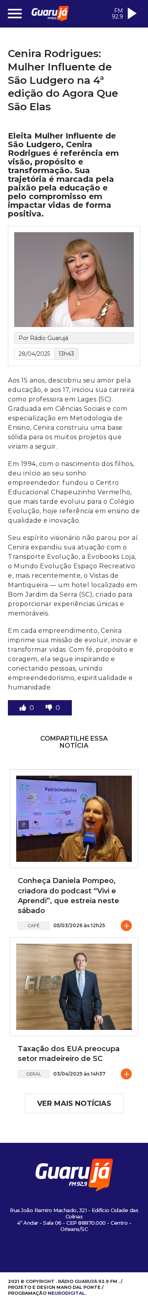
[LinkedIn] (93, 1253)
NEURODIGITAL (66, 1293)
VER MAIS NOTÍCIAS (74, 1103)
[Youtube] (80, 1253)
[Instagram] (41, 1253)
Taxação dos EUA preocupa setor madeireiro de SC (69, 1053)
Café (33, 925)
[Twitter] (67, 1253)
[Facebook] (54, 1253)
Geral (33, 1074)
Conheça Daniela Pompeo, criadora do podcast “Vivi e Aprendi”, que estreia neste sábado (68, 895)
